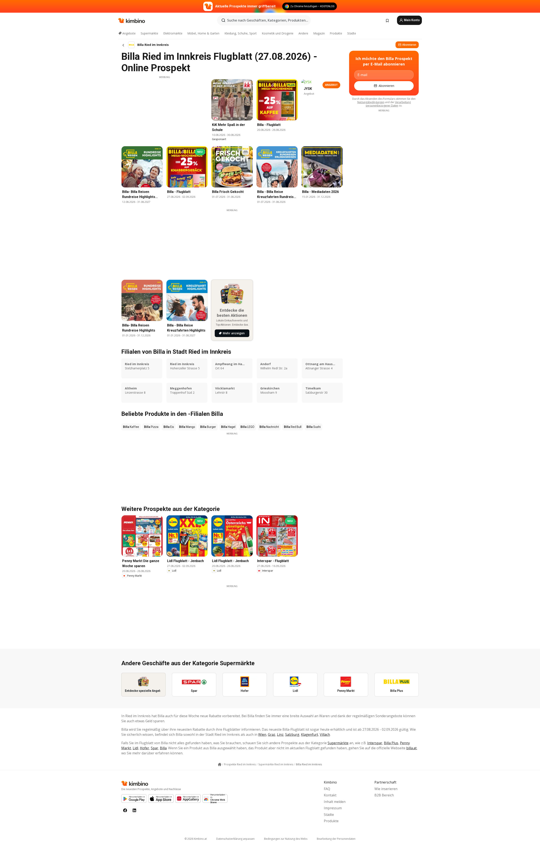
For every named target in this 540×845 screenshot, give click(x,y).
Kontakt (330, 795)
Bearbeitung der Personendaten (336, 839)
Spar (154, 748)
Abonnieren (409, 44)
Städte (351, 33)
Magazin (319, 33)
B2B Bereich (384, 795)
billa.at (411, 748)
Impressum (333, 808)
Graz (271, 734)
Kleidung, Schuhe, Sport (240, 33)
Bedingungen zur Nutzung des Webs (285, 839)
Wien (262, 734)
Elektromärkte (172, 33)
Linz (280, 734)
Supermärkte (149, 33)
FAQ (327, 788)
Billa (163, 748)
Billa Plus (391, 743)
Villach (325, 734)
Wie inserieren (385, 788)
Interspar (374, 743)
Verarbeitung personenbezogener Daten (388, 103)
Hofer (144, 748)
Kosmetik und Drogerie (277, 33)
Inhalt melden (335, 801)
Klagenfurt (309, 734)
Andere (303, 33)
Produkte (336, 33)
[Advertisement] (164, 108)
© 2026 (196, 839)
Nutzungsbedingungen (370, 102)
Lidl (135, 748)
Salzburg (292, 734)
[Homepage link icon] (219, 764)
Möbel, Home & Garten (203, 33)
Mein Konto (411, 20)
